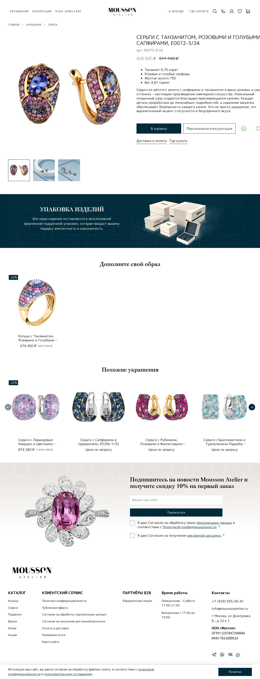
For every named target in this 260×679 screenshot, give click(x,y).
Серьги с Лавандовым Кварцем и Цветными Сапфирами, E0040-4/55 (35, 444)
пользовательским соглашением (68, 674)
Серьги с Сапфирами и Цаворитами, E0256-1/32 (98, 442)
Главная (13, 24)
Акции (12, 635)
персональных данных (214, 522)
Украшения (33, 24)
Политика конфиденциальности (64, 601)
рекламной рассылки (204, 535)
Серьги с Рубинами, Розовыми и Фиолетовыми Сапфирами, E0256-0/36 (161, 444)
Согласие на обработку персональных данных (74, 614)
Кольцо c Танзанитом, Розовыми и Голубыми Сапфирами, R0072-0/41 (36, 340)
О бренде (176, 11)
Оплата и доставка (55, 628)
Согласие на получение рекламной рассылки (73, 621)
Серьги (52, 24)
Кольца (13, 601)
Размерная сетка (53, 635)
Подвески (14, 614)
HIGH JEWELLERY (68, 11)
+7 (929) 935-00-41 (228, 601)
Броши (12, 621)
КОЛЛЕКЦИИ (42, 11)
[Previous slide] (15, 95)
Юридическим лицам (137, 601)
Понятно (235, 672)
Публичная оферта (55, 608)
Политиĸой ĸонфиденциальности (189, 527)
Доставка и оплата (151, 140)
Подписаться (176, 512)
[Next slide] (123, 95)
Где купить (199, 11)
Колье (12, 628)
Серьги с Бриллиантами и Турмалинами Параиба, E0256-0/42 (224, 444)
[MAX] (238, 655)
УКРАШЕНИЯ (19, 11)
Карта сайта (50, 642)
